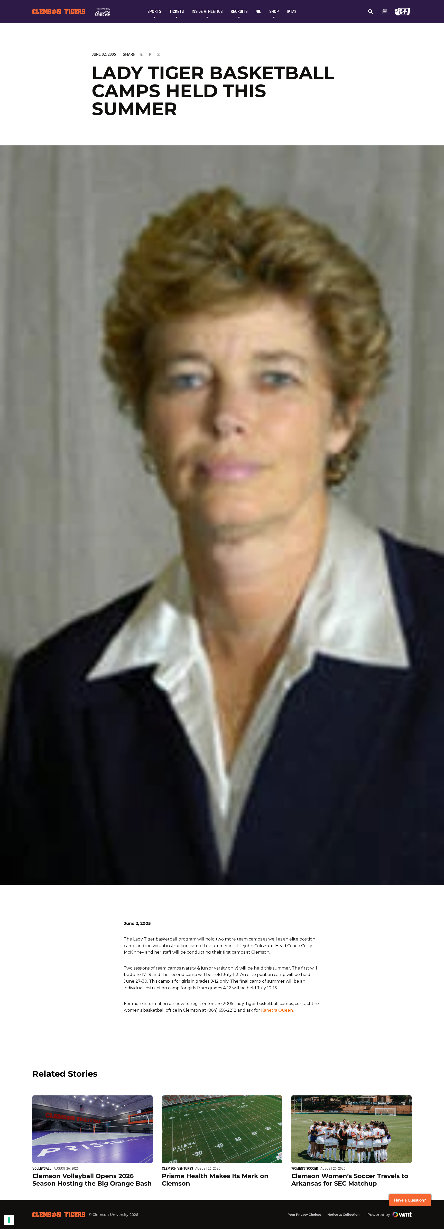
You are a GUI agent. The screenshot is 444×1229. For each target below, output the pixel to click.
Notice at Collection (343, 1214)
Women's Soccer (304, 1168)
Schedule (385, 11)
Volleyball (41, 1168)
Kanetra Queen (277, 1010)
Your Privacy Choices (304, 1214)
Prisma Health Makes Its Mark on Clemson (215, 1179)
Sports (154, 11)
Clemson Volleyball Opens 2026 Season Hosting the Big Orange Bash (92, 1179)
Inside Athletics (207, 11)
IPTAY (292, 11)
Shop (274, 11)
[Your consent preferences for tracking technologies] (9, 1220)
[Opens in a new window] (402, 11)
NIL (258, 11)
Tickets (176, 11)
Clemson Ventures (177, 1168)
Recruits (239, 11)
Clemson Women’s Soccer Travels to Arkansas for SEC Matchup (349, 1179)
